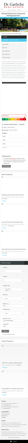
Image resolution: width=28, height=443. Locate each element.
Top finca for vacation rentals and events (12, 363)
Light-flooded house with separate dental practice (14, 249)
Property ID (5, 324)
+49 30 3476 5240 (7, 405)
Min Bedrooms (6, 309)
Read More (18, 365)
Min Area (6, 303)
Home (2, 17)
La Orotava (19, 17)
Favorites (12, 0)
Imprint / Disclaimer (5, 414)
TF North (13, 17)
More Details (4, 198)
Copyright (3, 417)
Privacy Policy (13, 158)
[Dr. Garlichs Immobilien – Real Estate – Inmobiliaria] (14, 5)
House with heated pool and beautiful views (12, 222)
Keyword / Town (7, 318)
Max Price (5, 294)
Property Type (6, 285)
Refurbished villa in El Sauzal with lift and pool (13, 195)
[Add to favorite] (1, 20)
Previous (1, 25)
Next (26, 25)
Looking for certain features (8, 334)
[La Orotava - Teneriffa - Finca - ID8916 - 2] (14, 26)
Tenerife (8, 17)
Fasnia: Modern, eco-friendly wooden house (12, 388)
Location (5, 267)
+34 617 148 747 (13, 130)
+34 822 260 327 (11, 127)
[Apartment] (14, 289)
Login (17, 0)
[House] (14, 290)
